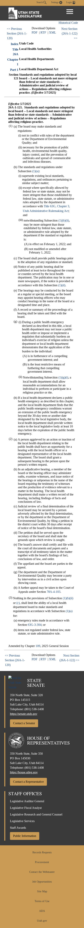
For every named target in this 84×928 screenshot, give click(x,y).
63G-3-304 (34, 624)
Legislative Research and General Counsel (36, 814)
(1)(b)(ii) (63, 220)
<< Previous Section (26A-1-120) (17, 33)
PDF (35, 32)
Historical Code (68, 22)
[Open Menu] (69, 11)
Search (40, 2)
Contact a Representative (28, 781)
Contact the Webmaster (42, 871)
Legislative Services (22, 821)
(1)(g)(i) (63, 377)
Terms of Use (42, 901)
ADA (42, 910)
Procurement (42, 862)
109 (38, 646)
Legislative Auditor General (27, 801)
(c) (18, 602)
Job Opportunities (42, 881)
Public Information (24, 836)
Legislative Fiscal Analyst (26, 807)
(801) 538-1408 (34, 709)
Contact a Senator (24, 723)
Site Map (42, 891)
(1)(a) (35, 171)
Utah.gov (42, 920)
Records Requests (42, 852)
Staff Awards (18, 827)
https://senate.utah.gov (23, 713)
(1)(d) (61, 285)
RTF (43, 32)
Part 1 (14, 69)
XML (52, 32)
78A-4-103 (53, 591)
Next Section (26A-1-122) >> (69, 33)
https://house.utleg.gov (24, 772)
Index (14, 44)
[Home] (25, 13)
